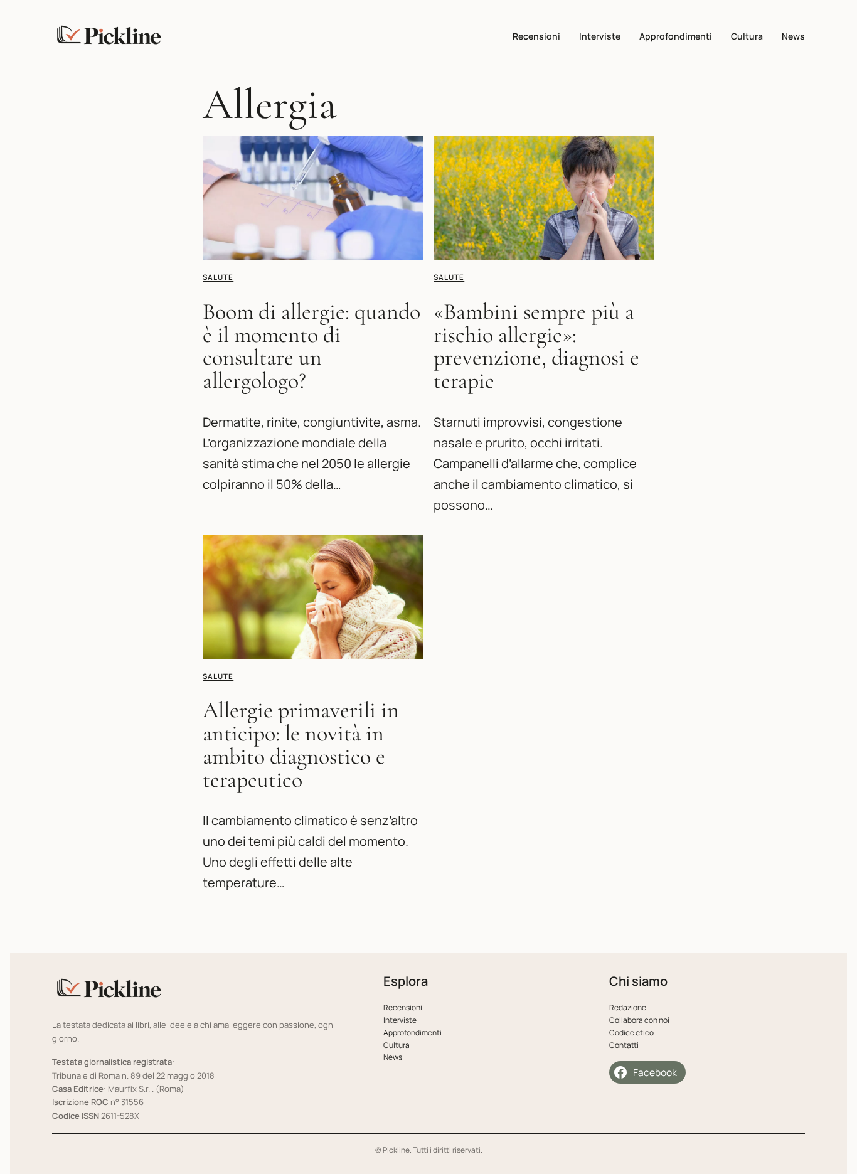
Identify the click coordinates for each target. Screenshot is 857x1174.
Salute (218, 277)
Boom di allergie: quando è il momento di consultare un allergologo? (311, 347)
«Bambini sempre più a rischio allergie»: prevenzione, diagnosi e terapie (536, 347)
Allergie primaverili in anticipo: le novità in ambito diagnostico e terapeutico (301, 745)
